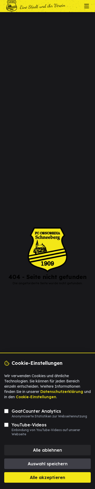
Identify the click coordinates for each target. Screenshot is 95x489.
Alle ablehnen (47, 450)
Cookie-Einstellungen (36, 397)
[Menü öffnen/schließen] (86, 6)
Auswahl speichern (48, 463)
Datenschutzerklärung (61, 391)
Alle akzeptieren (47, 477)
